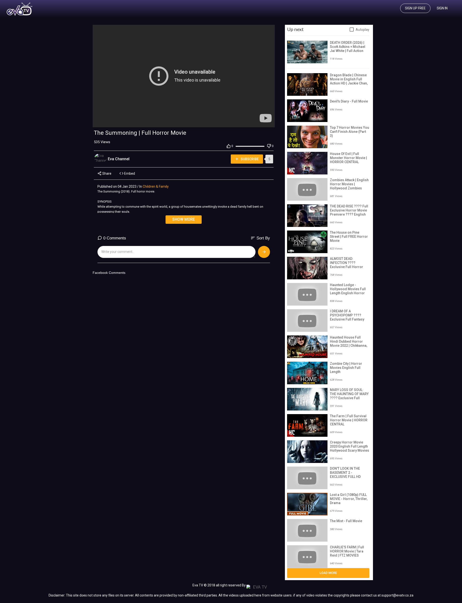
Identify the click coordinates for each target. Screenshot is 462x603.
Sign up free (415, 8)
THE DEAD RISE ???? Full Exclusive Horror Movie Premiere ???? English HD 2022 (349, 212)
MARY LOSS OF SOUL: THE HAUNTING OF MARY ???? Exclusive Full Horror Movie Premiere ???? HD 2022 (349, 398)
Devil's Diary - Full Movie (349, 101)
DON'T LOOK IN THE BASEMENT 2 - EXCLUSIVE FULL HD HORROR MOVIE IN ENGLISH (345, 477)
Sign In (442, 8)
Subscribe (249, 159)
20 (253, 122)
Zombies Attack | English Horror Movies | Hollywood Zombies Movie (349, 186)
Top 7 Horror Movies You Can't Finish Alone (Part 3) (349, 132)
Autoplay (362, 30)
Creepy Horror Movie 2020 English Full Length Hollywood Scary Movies (349, 446)
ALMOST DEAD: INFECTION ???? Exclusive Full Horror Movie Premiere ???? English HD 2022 (347, 267)
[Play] (98, 122)
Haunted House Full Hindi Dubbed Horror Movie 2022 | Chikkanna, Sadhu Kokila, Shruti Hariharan (348, 345)
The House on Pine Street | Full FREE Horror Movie (349, 237)
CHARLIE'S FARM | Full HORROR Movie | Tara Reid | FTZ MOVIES (347, 551)
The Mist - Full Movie (346, 521)
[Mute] (260, 122)
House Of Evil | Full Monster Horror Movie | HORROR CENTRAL (348, 158)
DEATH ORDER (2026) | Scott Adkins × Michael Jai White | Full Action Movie (347, 49)
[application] (184, 76)
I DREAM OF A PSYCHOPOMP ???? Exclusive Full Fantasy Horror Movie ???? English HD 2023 (347, 319)
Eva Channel (119, 159)
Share (106, 173)
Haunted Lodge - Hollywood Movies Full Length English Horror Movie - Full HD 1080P (348, 291)
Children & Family (156, 186)
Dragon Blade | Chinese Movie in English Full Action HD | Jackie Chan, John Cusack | (349, 81)
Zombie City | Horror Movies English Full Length (346, 368)
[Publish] (264, 252)
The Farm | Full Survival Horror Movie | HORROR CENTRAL (348, 420)
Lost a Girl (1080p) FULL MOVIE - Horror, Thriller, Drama (348, 499)
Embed (129, 173)
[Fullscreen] (268, 122)
